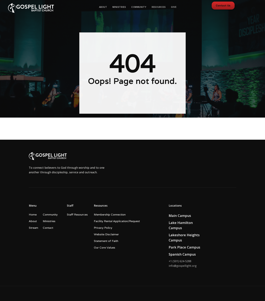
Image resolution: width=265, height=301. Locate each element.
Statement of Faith (106, 241)
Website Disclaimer (106, 234)
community (138, 7)
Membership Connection (110, 214)
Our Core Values (104, 247)
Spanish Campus (182, 254)
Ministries (119, 7)
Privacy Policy (103, 227)
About (103, 7)
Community (50, 214)
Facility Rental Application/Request (117, 221)
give (173, 7)
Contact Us (223, 5)
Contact (48, 227)
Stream (33, 227)
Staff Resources (77, 214)
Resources (159, 7)
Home (33, 214)
